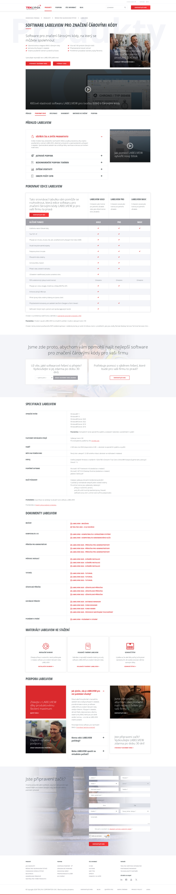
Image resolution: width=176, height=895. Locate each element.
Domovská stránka (32, 18)
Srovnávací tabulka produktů (85, 727)
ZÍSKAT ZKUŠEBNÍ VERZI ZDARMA (65, 378)
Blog (98, 889)
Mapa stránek (122, 889)
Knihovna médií (62, 871)
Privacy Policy (137, 889)
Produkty (47, 18)
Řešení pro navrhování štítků (65, 18)
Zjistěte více (109, 889)
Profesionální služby (65, 874)
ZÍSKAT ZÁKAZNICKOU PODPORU (40, 748)
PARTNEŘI (123, 861)
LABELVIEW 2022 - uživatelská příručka (87, 594)
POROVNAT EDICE (40, 113)
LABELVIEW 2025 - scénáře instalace (86, 559)
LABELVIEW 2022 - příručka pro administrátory (91, 552)
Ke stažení (61, 876)
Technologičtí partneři (129, 871)
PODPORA (58, 7)
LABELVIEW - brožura (80, 524)
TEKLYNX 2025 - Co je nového (83, 527)
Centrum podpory (64, 866)
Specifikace (53, 113)
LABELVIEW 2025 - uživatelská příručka (87, 588)
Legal (148, 889)
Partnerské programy (128, 868)
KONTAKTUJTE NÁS (39, 215)
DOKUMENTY (65, 113)
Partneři (142, 2)
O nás (91, 866)
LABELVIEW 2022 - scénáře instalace (86, 566)
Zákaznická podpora (64, 868)
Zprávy (91, 874)
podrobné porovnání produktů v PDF (69, 316)
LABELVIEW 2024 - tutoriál (82, 577)
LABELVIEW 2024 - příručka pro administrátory (91, 548)
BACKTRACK (29, 874)
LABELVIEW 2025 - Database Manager (86, 602)
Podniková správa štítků (35, 871)
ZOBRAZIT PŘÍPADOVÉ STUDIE (123, 62)
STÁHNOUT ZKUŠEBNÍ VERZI (38, 63)
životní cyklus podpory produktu (45, 505)
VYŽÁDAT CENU (61, 63)
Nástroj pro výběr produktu (36, 879)
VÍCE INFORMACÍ (71, 7)
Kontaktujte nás (141, 7)
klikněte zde (95, 441)
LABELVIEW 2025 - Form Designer (84, 605)
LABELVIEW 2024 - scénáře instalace (86, 563)
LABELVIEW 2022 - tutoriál (82, 580)
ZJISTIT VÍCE (34, 713)
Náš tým (92, 871)
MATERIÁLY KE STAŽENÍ (80, 113)
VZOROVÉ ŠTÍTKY (129, 666)
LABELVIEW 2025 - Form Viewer (83, 609)
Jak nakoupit (30, 866)
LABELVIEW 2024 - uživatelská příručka (87, 591)
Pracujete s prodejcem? (96, 800)
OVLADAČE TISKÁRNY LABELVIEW (87, 666)
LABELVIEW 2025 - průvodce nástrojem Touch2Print (92, 612)
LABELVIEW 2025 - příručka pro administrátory (91, 545)
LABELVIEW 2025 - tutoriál (82, 573)
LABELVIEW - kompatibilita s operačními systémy (91, 534)
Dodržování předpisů (33, 876)
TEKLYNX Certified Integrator (131, 866)
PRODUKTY (48, 7)
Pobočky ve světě (95, 876)
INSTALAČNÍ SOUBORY (45, 666)
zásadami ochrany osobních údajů (120, 829)
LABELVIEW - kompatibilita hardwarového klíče (91, 538)
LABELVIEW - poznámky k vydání (84, 619)
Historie (92, 868)
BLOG (81, 7)
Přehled (28, 113)
